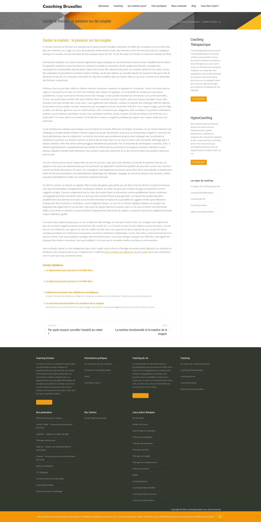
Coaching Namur (140, 481)
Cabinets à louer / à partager (49, 491)
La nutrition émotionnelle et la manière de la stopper (75, 303)
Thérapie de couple (141, 456)
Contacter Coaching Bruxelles (97, 370)
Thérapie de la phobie (142, 443)
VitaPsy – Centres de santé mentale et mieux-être (53, 448)
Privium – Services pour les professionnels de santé (55, 458)
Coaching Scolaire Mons (143, 500)
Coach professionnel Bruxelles (50, 478)
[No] (257, 516)
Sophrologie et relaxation (144, 430)
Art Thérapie (138, 418)
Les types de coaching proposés (205, 186)
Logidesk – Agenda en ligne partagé (52, 434)
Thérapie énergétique (142, 437)
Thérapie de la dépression (144, 462)
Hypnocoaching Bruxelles (202, 211)
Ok (220, 516)
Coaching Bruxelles (45, 485)
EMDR (135, 475)
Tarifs (87, 376)
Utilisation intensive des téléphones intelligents (72, 292)
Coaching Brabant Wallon (144, 487)
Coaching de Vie (198, 199)
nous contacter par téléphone (118, 252)
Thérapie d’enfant (140, 449)
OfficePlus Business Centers (49, 418)
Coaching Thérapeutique (202, 192)
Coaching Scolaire (199, 205)
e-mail (144, 252)
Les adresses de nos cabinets (98, 363)
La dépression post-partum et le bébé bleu (69, 270)
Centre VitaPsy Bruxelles (95, 418)
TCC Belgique (42, 472)
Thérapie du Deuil (140, 468)
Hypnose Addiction (44, 466)
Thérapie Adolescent (45, 440)
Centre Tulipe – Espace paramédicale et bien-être (54, 426)
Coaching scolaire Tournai (144, 494)
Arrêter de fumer (140, 424)
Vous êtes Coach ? (92, 382)
